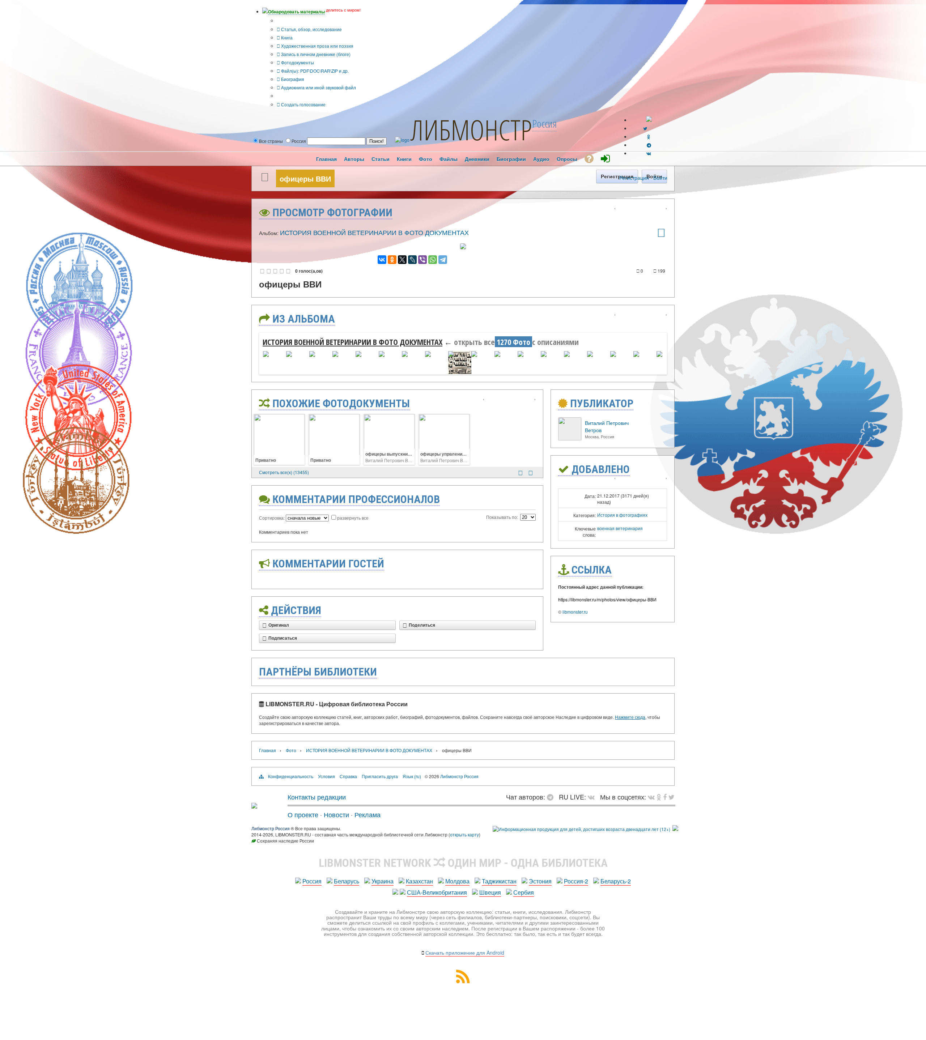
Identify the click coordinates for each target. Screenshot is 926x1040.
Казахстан (419, 881)
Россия (312, 881)
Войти (660, 177)
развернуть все (353, 518)
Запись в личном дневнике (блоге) (315, 54)
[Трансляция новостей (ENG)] (645, 128)
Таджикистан (499, 881)
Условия (326, 776)
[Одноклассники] (392, 259)
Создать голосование (303, 104)
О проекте (303, 814)
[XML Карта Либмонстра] (463, 981)
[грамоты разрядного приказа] (661, 235)
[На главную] (254, 805)
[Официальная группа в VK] (648, 153)
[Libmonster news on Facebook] (665, 796)
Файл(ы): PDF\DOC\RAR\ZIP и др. (314, 71)
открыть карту (464, 834)
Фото (291, 750)
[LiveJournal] (412, 259)
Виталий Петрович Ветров (392, 460)
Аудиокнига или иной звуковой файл (318, 87)
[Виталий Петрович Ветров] (569, 438)
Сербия (523, 892)
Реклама (367, 814)
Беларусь (346, 881)
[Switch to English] (649, 120)
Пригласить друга (380, 776)
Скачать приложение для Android (464, 952)
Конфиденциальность (290, 776)
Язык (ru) (412, 776)
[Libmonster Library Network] (675, 829)
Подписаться (282, 638)
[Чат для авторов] (552, 796)
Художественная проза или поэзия (316, 46)
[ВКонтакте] (382, 259)
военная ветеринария (620, 528)
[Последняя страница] (530, 472)
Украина (382, 881)
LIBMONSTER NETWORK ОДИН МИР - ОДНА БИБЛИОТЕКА (463, 863)
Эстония (540, 881)
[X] (402, 259)
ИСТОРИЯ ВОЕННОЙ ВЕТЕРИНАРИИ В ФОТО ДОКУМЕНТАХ (374, 232)
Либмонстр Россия (459, 776)
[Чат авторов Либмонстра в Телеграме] (649, 145)
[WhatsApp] (432, 259)
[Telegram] (442, 259)
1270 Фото (513, 341)
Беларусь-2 (615, 881)
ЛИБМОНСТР (471, 129)
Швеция (490, 892)
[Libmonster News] (671, 796)
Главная (267, 750)
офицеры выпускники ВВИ (394, 454)
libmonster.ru (575, 612)
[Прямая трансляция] (593, 796)
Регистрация (634, 177)
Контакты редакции (317, 796)
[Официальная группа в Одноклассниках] (648, 136)
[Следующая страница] (520, 472)
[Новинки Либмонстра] (659, 796)
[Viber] (422, 259)
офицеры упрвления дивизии (452, 454)
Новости (336, 814)
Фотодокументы (297, 62)
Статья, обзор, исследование (311, 29)
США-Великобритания (437, 892)
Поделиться (422, 625)
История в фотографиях (622, 515)
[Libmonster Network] (581, 829)
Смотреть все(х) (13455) (284, 472)
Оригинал (278, 625)
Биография (292, 79)
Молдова (457, 881)
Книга (286, 37)
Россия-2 (576, 881)
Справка (348, 776)
